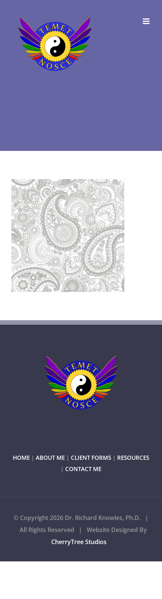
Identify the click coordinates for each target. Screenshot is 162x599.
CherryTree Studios (79, 542)
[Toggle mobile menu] (147, 21)
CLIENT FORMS (91, 457)
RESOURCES (133, 457)
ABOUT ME (50, 457)
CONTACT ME (83, 469)
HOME (21, 457)
